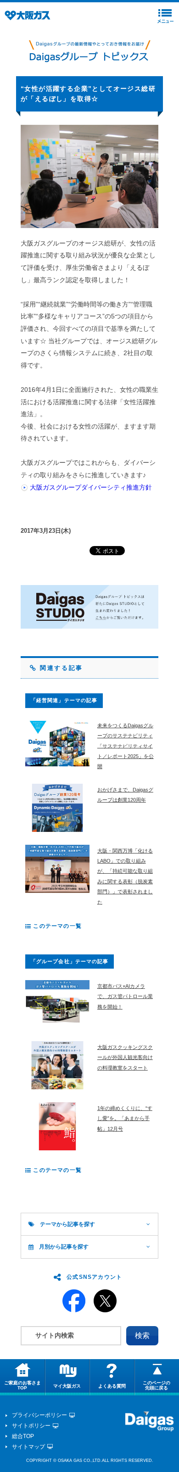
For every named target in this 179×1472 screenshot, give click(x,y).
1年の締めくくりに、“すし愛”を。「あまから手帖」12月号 (124, 1118)
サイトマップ (28, 1447)
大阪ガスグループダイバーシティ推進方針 (91, 487)
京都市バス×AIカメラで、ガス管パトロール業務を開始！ (125, 996)
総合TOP (23, 1436)
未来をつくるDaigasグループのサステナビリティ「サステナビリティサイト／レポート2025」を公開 (125, 746)
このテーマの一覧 (56, 926)
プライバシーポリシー (39, 1415)
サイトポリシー (31, 1425)
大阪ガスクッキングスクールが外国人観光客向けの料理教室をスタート (125, 1057)
